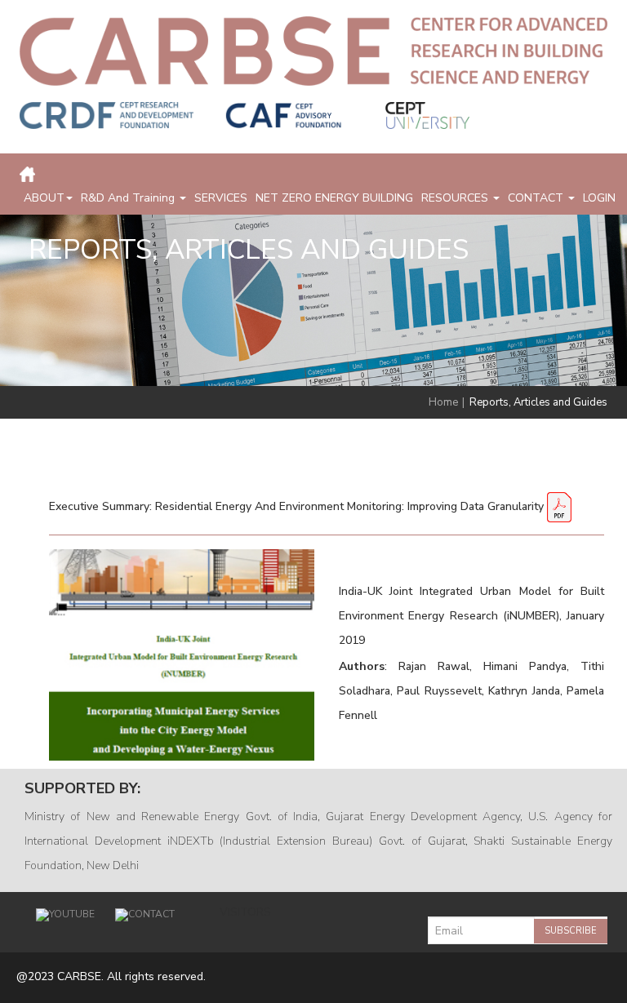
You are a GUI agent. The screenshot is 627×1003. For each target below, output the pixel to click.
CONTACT (537, 198)
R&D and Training (129, 198)
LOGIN (599, 198)
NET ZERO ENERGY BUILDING (334, 198)
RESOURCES (456, 198)
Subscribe (571, 931)
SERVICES (220, 198)
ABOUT (44, 198)
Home (443, 402)
